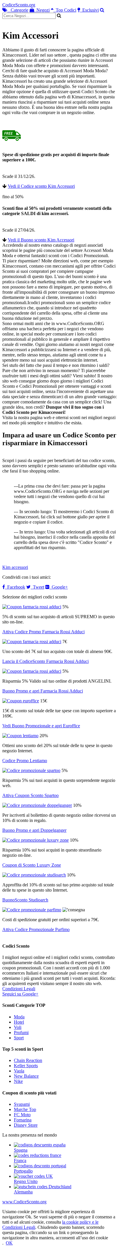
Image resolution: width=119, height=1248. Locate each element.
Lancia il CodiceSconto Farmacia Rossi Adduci (45, 661)
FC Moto (22, 1114)
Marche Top (25, 1109)
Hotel (19, 1022)
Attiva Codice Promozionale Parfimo (36, 929)
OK (9, 1242)
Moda (19, 1016)
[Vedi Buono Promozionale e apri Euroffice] (20, 700)
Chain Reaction (28, 1060)
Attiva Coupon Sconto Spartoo (30, 795)
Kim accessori (15, 567)
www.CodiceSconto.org (24, 1201)
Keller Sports (26, 1065)
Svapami (22, 1104)
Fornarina (22, 1119)
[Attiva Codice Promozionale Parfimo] (31, 909)
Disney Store (26, 1125)
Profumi (21, 1032)
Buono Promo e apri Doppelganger (34, 830)
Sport (19, 1037)
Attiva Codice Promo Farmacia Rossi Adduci (43, 631)
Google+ (58, 587)
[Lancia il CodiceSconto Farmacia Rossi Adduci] (31, 641)
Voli (17, 1027)
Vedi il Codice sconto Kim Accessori (41, 186)
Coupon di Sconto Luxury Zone (31, 865)
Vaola (19, 1070)
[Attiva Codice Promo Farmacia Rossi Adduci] (31, 606)
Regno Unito (26, 1181)
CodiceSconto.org (18, 4)
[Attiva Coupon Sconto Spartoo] (31, 770)
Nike (18, 1081)
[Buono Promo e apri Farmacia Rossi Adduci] (31, 671)
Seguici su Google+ (20, 993)
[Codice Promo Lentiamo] (20, 735)
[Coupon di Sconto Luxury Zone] (35, 840)
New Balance (26, 1076)
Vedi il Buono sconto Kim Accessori (41, 239)
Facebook (15, 587)
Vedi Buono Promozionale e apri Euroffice (41, 725)
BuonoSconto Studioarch (25, 899)
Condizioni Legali (18, 988)
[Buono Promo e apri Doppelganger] (37, 805)
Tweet (37, 587)
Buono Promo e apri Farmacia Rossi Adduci (42, 690)
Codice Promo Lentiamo (24, 760)
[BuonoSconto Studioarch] (34, 874)
